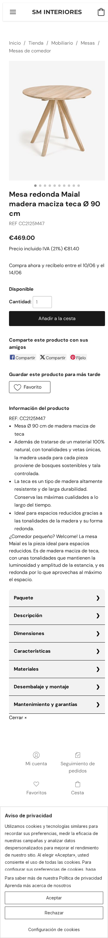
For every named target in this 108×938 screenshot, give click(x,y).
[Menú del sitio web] (12, 12)
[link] (54, 927)
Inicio (15, 43)
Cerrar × (18, 717)
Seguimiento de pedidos (78, 767)
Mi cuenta (36, 763)
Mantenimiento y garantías (45, 704)
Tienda (36, 43)
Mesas (88, 43)
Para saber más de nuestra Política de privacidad (53, 878)
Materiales (26, 669)
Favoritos (36, 793)
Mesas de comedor (30, 51)
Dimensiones (29, 633)
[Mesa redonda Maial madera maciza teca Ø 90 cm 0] (57, 121)
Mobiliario (62, 43)
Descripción (28, 615)
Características (32, 651)
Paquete (23, 598)
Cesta (77, 793)
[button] (57, 12)
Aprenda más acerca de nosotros (38, 885)
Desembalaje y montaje (41, 687)
